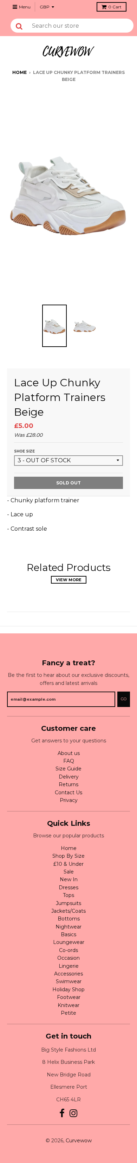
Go (123, 698)
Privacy (69, 800)
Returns (68, 784)
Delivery (69, 777)
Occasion (68, 958)
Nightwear (68, 927)
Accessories (68, 974)
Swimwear (68, 981)
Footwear (68, 997)
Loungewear (68, 942)
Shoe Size (24, 451)
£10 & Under (68, 864)
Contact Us (68, 792)
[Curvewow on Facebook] (62, 1113)
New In (69, 879)
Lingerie (69, 966)
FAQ (68, 761)
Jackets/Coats (68, 911)
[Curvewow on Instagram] (74, 1113)
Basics (68, 934)
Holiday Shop (68, 989)
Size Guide (68, 769)
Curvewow (79, 1140)
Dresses (68, 887)
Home (19, 72)
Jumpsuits (68, 903)
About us (69, 753)
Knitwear (68, 1005)
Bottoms (69, 919)
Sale (69, 872)
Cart (115, 6)
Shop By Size (68, 856)
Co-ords (68, 950)
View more (68, 579)
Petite (68, 1013)
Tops (68, 895)
